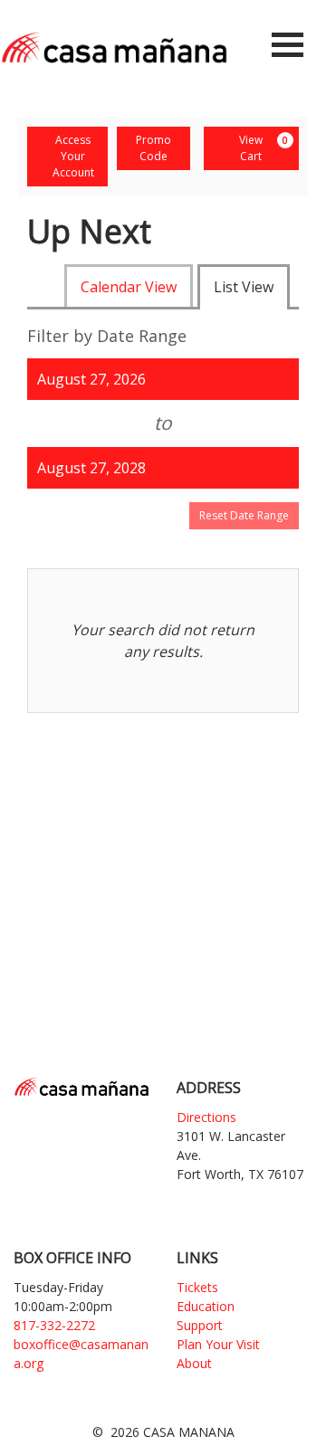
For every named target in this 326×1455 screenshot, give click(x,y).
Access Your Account (73, 156)
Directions (206, 1117)
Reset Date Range (244, 515)
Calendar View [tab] (129, 287)
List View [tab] (243, 287)
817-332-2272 (54, 1325)
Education (206, 1306)
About (194, 1363)
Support (200, 1325)
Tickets (197, 1287)
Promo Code (153, 148)
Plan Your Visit (218, 1344)
